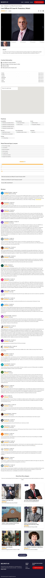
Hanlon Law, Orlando (7, 547)
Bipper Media (3, 569)
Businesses (27, 2)
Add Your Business (39, 2)
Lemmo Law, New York (7, 500)
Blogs (31, 2)
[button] (43, 27)
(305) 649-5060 (5, 65)
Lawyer (9, 10)
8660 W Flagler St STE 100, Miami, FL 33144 (11, 64)
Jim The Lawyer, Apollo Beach (31, 500)
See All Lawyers (22, 555)
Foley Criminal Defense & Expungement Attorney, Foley (31, 523)
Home (22, 2)
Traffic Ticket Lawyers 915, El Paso (10, 523)
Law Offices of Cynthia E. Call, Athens (33, 547)
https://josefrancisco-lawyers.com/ (9, 67)
